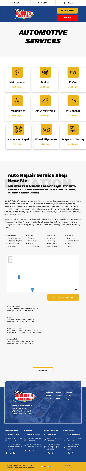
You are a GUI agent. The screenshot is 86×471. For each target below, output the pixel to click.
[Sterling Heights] (19, 277)
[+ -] (43, 273)
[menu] (81, 12)
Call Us (17, 3)
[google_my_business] (13, 453)
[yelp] (10, 453)
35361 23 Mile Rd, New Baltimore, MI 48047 (15, 446)
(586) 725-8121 (14, 434)
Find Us (44, 3)
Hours (70, 3)
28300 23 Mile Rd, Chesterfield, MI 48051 (74, 446)
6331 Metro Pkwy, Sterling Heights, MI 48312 (53, 446)
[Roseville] (32, 290)
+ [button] (10, 258)
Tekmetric (30, 467)
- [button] (10, 261)
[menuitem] (67, 465)
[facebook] (6, 453)
